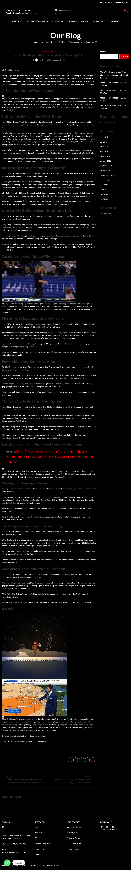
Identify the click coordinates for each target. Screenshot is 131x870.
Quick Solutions (37, 865)
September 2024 (107, 175)
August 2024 (105, 180)
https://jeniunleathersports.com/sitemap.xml (28, 736)
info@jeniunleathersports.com (14, 852)
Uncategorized (46, 42)
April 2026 (104, 151)
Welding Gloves (73, 849)
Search (103, 51)
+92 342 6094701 (19, 844)
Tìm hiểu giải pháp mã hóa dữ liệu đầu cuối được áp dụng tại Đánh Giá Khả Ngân (114, 75)
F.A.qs (37, 838)
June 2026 (104, 142)
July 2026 (104, 137)
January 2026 (105, 161)
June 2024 (104, 189)
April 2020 (104, 199)
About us (38, 832)
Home (35, 42)
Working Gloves (73, 838)
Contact (38, 855)
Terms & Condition (42, 844)
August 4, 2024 (59, 60)
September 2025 (107, 166)
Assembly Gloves (74, 827)
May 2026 (104, 146)
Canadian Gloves (74, 844)
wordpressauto (45, 60)
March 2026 (105, 156)
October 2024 (106, 170)
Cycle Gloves (72, 832)
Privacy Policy (40, 849)
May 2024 (104, 194)
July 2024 (104, 185)
